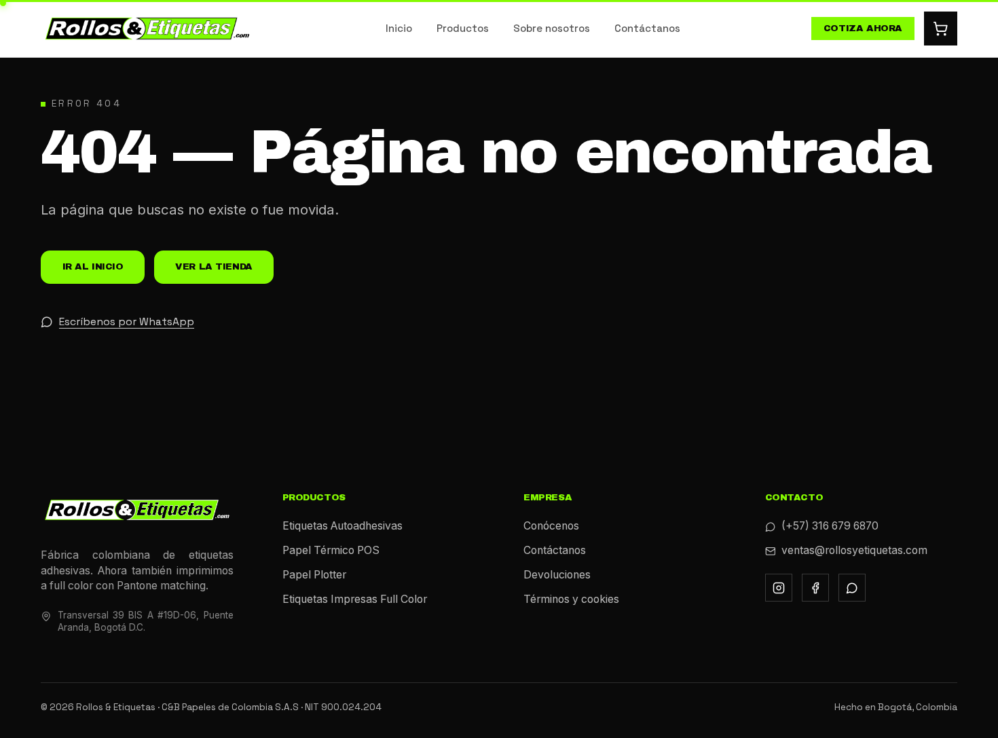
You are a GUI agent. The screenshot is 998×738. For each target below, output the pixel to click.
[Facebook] (816, 588)
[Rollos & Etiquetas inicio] (147, 29)
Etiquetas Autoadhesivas (342, 525)
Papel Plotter (314, 574)
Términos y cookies (571, 599)
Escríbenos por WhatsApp (126, 322)
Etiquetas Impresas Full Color (354, 599)
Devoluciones (557, 574)
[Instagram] (779, 588)
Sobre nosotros (551, 28)
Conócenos (551, 525)
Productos (463, 28)
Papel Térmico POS (331, 550)
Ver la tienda (214, 266)
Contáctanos (647, 28)
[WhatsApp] (852, 588)
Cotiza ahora (863, 28)
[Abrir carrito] (941, 28)
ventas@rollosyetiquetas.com (854, 550)
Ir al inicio (93, 266)
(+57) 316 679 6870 (830, 525)
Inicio (399, 28)
